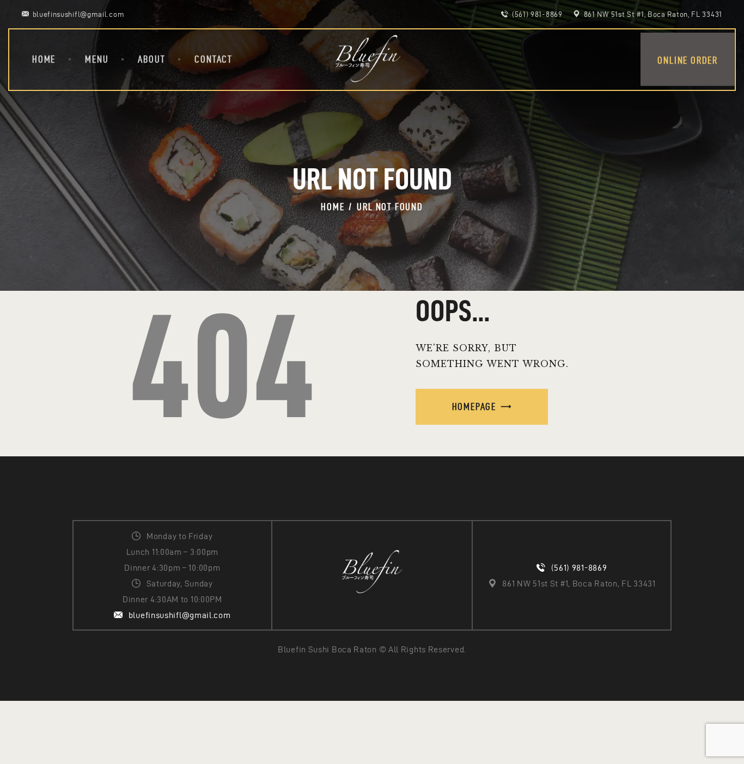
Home (332, 206)
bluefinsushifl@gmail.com (180, 615)
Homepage (474, 406)
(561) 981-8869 (579, 567)
